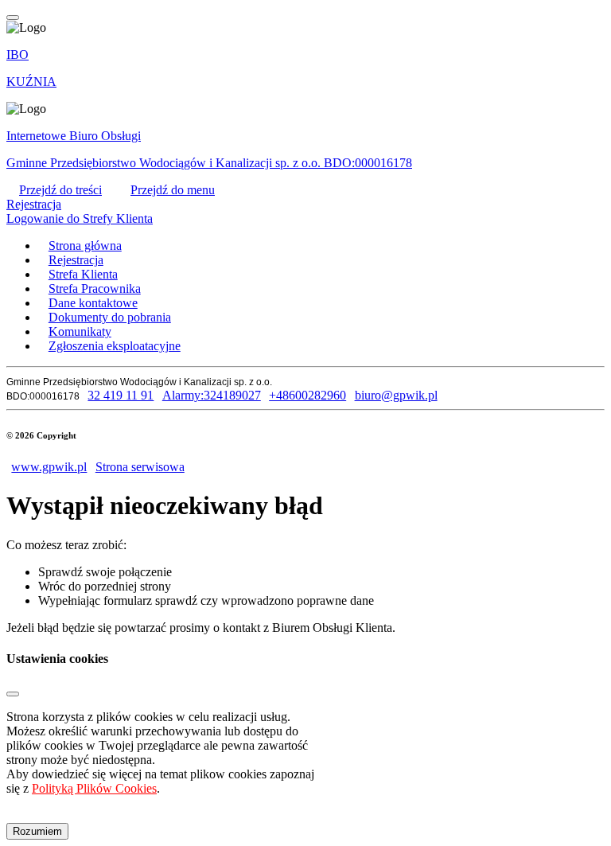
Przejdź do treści (60, 190)
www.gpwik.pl (49, 467)
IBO (17, 54)
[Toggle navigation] (12, 17)
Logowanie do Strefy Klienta (79, 218)
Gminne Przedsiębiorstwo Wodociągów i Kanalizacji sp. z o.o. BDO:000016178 (209, 163)
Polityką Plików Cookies (94, 788)
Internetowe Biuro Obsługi (73, 135)
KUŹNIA (31, 81)
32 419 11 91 (121, 395)
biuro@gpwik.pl (396, 395)
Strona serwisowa (139, 467)
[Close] (12, 694)
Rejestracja (33, 204)
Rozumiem (37, 831)
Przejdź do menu (172, 190)
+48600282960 (307, 395)
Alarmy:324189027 (211, 395)
